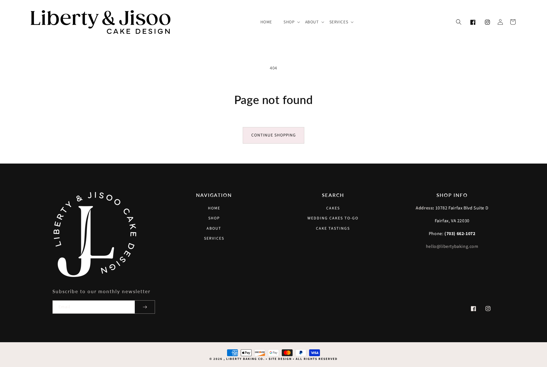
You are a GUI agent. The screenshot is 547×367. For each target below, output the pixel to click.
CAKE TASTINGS (333, 228)
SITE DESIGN (280, 359)
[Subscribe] (145, 307)
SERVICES (214, 238)
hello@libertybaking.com (452, 246)
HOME (214, 208)
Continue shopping (273, 135)
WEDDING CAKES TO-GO (332, 218)
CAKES (333, 208)
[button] (291, 22)
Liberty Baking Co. (245, 359)
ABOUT (214, 228)
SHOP (214, 218)
